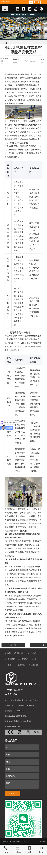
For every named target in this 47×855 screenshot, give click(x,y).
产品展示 (33, 653)
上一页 (13, 645)
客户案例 (30, 42)
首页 (11, 42)
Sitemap (43, 841)
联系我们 (20, 665)
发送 (12, 793)
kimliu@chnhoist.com (17, 721)
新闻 (36, 659)
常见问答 (34, 665)
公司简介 (24, 659)
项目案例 (19, 42)
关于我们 (20, 653)
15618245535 (18, 711)
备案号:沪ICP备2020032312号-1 (14, 841)
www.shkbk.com (13, 726)
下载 (8, 665)
